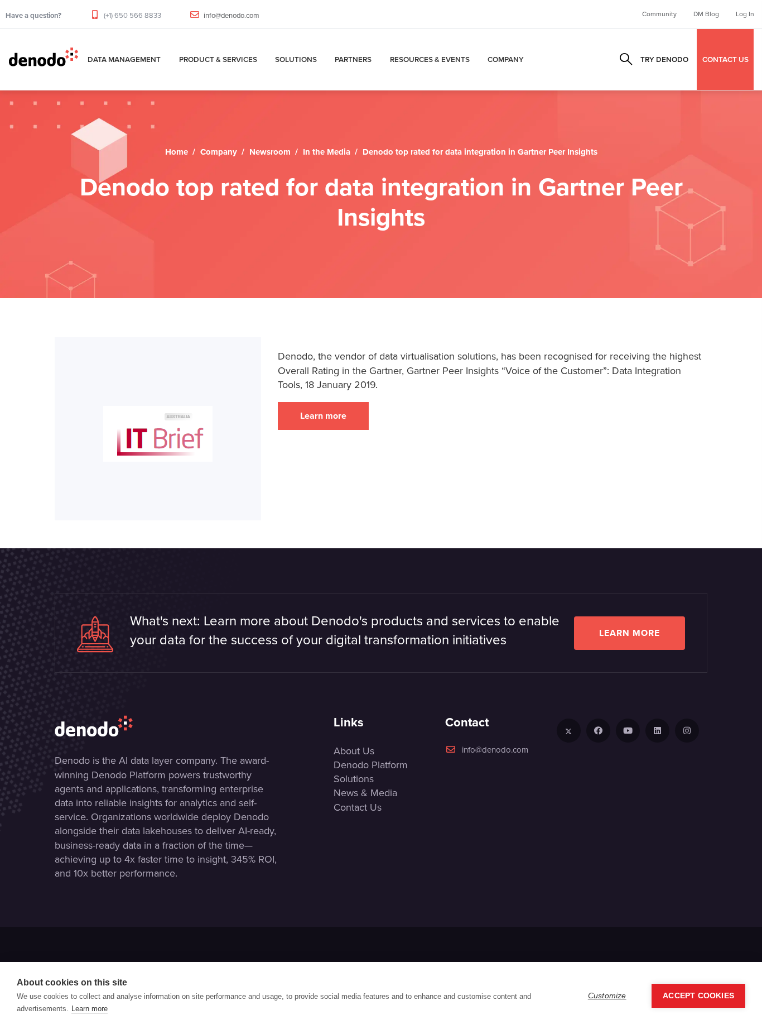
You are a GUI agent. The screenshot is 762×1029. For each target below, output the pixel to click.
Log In (745, 14)
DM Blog (706, 14)
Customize (607, 996)
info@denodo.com (231, 15)
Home (176, 152)
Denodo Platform (371, 765)
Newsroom (270, 152)
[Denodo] (43, 59)
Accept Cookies (698, 996)
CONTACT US (725, 59)
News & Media (365, 793)
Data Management (124, 59)
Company (506, 59)
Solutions (296, 59)
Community (659, 14)
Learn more (323, 415)
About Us (354, 751)
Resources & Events (430, 59)
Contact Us (358, 807)
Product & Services (218, 59)
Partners (353, 59)
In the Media (326, 152)
